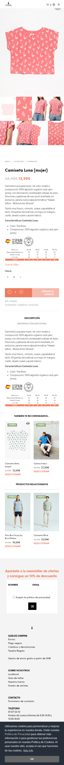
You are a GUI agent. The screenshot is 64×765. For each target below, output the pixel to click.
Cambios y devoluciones (21, 647)
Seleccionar (13, 475)
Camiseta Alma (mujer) (12, 465)
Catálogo (19, 162)
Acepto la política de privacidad (33, 598)
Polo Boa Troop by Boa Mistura (13, 536)
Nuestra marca (16, 682)
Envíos (11, 639)
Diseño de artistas (18, 686)
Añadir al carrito (48, 293)
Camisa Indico (40, 464)
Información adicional (32, 324)
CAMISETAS (32, 162)
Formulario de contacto (21, 701)
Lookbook (13, 674)
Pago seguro (15, 643)
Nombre (13, 585)
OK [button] (32, 759)
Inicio (8, 162)
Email (35, 585)
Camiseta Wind (41, 535)
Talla (8, 271)
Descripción (32, 318)
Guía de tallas (12, 264)
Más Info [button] (28, 750)
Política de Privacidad (18, 734)
